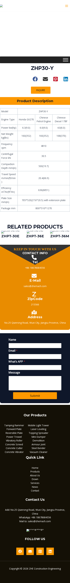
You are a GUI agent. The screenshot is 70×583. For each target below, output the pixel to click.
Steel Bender (38, 448)
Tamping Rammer (14, 425)
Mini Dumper (39, 436)
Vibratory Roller (14, 440)
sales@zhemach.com (39, 521)
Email (13, 350)
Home (35, 467)
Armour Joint (38, 444)
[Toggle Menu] (65, 59)
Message (14, 372)
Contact (35, 490)
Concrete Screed (14, 444)
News (35, 486)
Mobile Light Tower (38, 425)
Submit (35, 396)
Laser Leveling (38, 429)
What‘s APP (16, 361)
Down (35, 479)
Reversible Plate (14, 433)
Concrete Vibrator (14, 452)
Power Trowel (14, 436)
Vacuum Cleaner (38, 452)
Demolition (39, 440)
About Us (35, 475)
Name (12, 339)
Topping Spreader (38, 433)
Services (35, 483)
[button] (35, 79)
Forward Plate (14, 429)
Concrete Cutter (14, 448)
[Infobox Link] (10, 235)
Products (35, 471)
